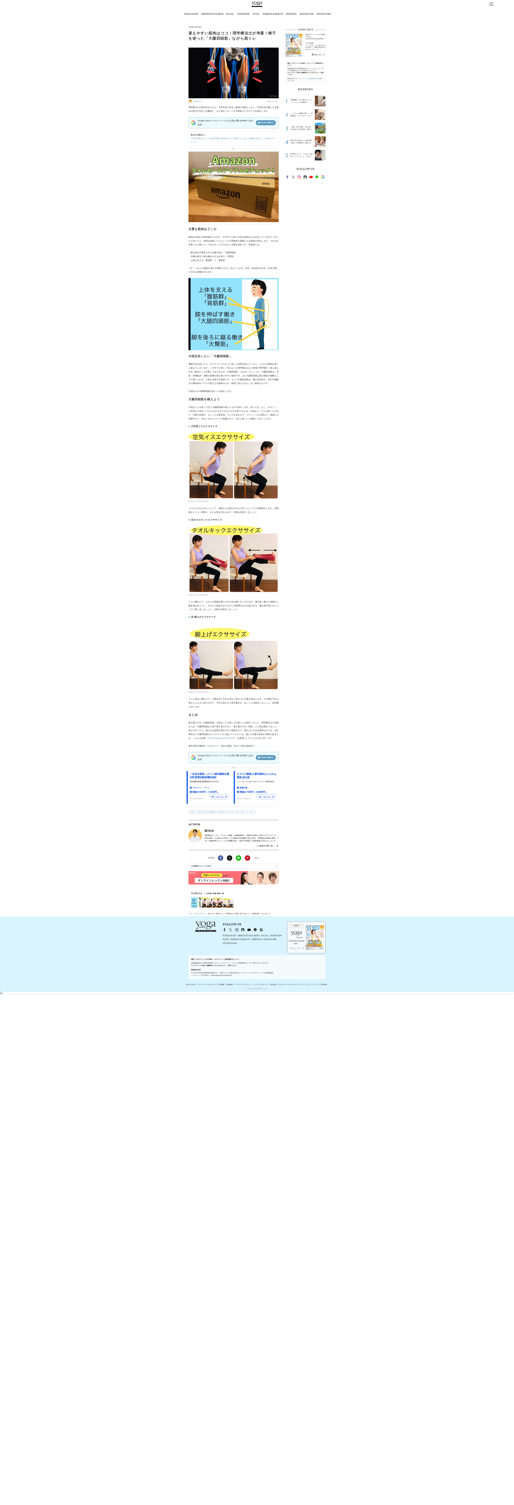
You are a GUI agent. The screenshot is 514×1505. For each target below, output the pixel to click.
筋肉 (193, 812)
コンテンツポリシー (261, 984)
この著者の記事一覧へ (265, 846)
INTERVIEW (243, 14)
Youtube (311, 177)
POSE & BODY (191, 14)
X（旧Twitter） (230, 930)
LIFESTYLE (291, 14)
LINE (238, 858)
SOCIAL (230, 14)
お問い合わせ (191, 984)
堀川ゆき (201, 812)
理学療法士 (222, 812)
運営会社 (273, 984)
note (305, 177)
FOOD (256, 14)
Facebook (220, 858)
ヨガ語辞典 (323, 984)
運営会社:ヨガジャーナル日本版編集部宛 (305, 78)
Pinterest (247, 858)
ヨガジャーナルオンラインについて (292, 984)
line (317, 177)
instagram (299, 177)
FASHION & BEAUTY (273, 14)
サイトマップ (312, 984)
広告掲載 (221, 984)
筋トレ (252, 812)
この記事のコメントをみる (200, 866)
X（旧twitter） (229, 858)
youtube (249, 930)
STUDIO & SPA (324, 14)
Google (322, 177)
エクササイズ (233, 812)
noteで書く (256, 858)
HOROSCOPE (307, 14)
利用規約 (229, 984)
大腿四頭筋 (211, 812)
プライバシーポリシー (243, 984)
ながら (243, 812)
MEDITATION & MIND (212, 14)
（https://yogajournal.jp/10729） (221, 738)
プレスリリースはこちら (207, 984)
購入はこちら (317, 54)
